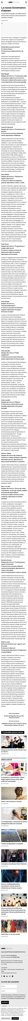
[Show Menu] (2, 2)
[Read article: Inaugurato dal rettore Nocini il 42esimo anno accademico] (14, 741)
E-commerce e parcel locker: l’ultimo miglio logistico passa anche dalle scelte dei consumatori (13, 779)
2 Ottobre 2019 (4, 20)
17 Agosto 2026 (5, 803)
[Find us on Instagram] (9, 976)
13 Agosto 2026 (5, 825)
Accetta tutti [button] (15, 1018)
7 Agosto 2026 (5, 866)
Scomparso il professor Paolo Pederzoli (14, 864)
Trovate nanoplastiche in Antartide (12, 844)
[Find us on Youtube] (4, 976)
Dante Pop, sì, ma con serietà (10, 934)
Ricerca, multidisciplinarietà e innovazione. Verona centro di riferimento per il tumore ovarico (11, 886)
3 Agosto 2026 (5, 936)
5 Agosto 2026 (5, 890)
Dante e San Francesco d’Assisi (11, 801)
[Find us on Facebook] (1, 976)
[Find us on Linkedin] (7, 976)
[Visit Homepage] (14, 2)
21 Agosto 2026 (5, 783)
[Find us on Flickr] (12, 976)
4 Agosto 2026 (5, 916)
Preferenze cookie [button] (6, 1018)
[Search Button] (26, 2)
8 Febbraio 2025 (5, 753)
